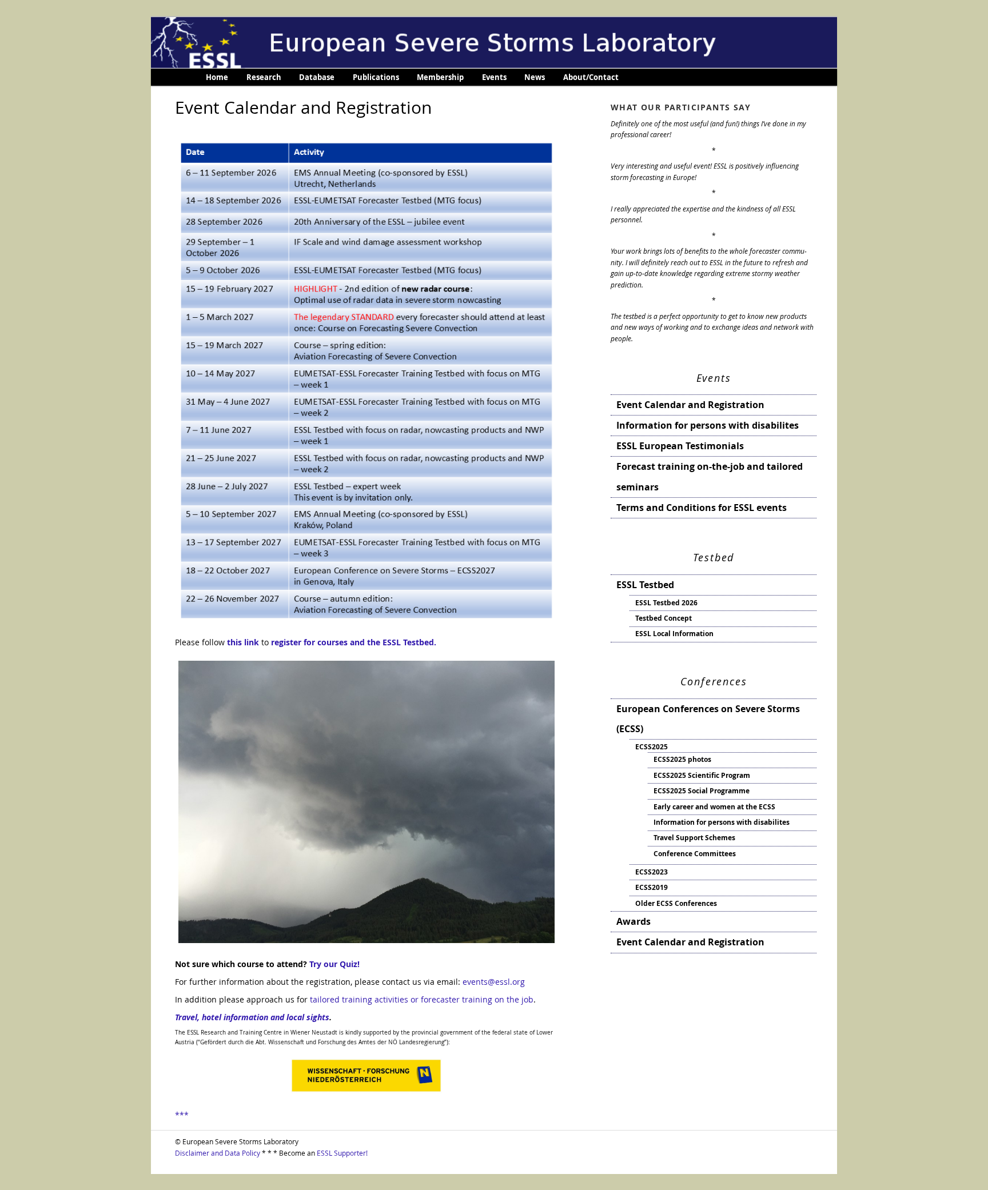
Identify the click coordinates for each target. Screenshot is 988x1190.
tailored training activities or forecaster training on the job (421, 999)
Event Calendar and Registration (690, 404)
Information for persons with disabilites (707, 425)
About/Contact (591, 77)
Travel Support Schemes (694, 837)
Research (263, 77)
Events (494, 77)
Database (316, 77)
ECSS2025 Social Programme (702, 791)
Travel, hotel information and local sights (252, 1017)
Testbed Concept (663, 618)
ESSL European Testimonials (680, 446)
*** (182, 1114)
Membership (440, 77)
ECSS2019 (651, 887)
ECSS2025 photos (682, 759)
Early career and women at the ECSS (714, 807)
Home (217, 77)
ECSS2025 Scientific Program (702, 775)
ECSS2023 (651, 872)
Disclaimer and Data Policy (217, 1152)
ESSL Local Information (674, 633)
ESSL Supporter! (342, 1152)
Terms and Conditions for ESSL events (701, 507)
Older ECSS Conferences (676, 903)
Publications (376, 77)
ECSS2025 (651, 747)
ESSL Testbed (645, 584)
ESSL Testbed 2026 (666, 603)
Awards (633, 921)
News (534, 77)
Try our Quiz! (334, 964)
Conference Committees (695, 853)
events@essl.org (494, 981)
